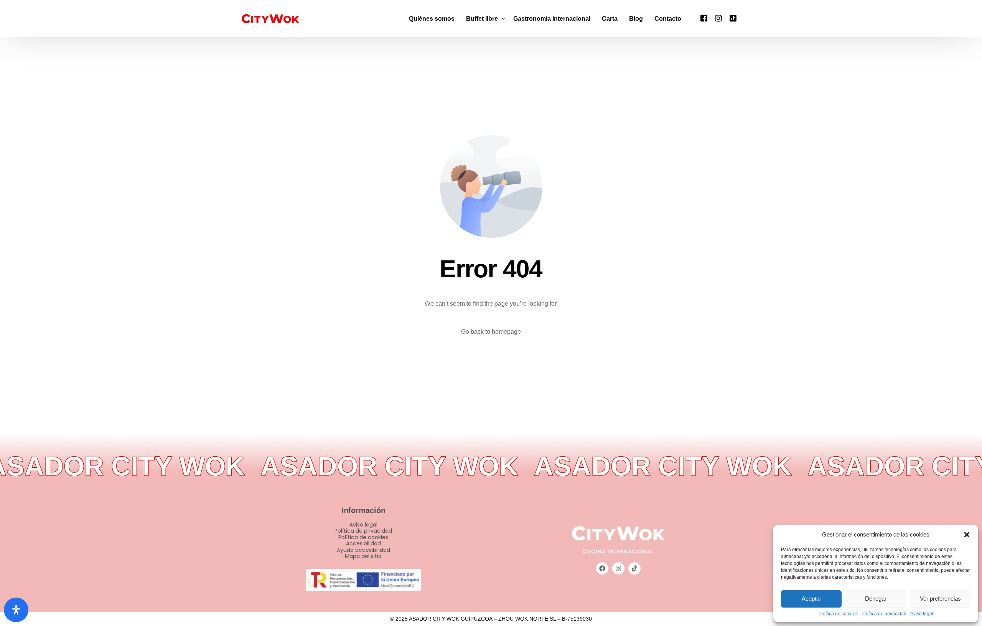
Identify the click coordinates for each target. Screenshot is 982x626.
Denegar (875, 598)
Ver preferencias (940, 598)
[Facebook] (704, 18)
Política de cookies (838, 613)
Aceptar (811, 598)
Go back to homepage (491, 331)
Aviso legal (921, 613)
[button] (966, 534)
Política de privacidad (884, 613)
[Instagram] (718, 18)
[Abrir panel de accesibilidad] (16, 610)
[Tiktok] (733, 18)
